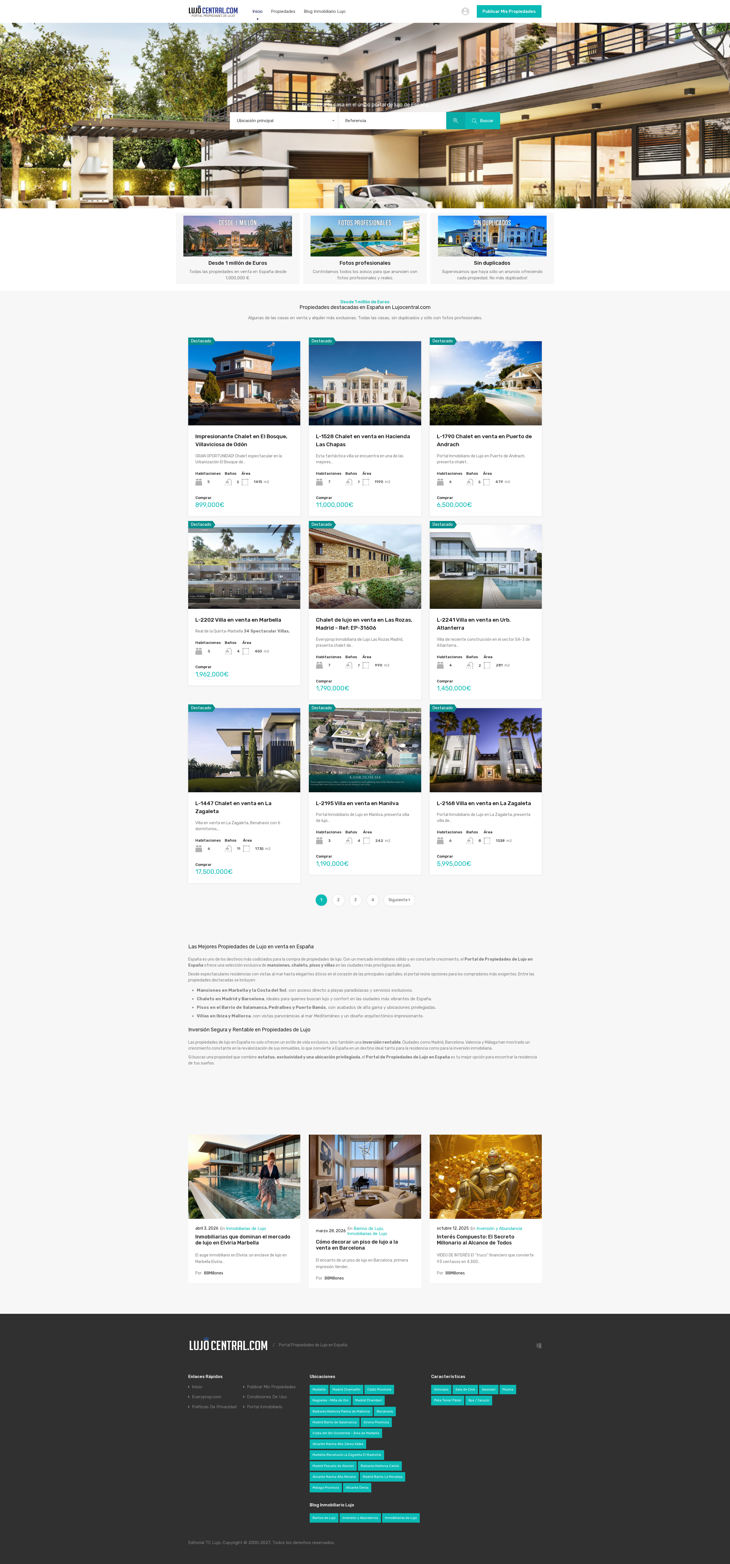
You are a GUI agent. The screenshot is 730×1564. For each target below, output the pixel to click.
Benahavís (385, 1411)
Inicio (257, 11)
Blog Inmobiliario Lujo (325, 11)
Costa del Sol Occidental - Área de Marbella (346, 1433)
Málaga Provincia (326, 1488)
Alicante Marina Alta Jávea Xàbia (338, 1444)
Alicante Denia (357, 1488)
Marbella (319, 1389)
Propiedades (283, 11)
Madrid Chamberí (368, 1400)
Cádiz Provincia (379, 1389)
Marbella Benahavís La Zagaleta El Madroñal (347, 1455)
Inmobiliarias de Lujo (246, 1228)
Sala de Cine (465, 1389)
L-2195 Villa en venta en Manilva (357, 803)
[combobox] (284, 120)
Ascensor (489, 1389)
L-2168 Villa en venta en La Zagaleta (484, 803)
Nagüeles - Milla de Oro (330, 1400)
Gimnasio (441, 1389)
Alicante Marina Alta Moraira (334, 1477)
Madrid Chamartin (346, 1389)
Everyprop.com (206, 1397)
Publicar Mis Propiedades (509, 11)
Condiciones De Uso (267, 1397)
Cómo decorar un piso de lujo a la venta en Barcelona (357, 1245)
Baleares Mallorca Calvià (380, 1466)
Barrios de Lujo (368, 1228)
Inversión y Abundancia (499, 1228)
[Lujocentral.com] (213, 16)
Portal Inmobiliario (264, 1407)
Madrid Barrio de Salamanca (335, 1422)
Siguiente (398, 900)
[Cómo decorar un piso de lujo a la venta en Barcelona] (365, 1216)
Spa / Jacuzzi (478, 1400)
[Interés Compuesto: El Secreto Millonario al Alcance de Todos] (486, 1216)
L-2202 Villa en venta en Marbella (238, 620)
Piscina (507, 1389)
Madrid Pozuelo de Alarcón (333, 1466)
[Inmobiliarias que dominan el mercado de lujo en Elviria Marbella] (244, 1216)
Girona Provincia (376, 1422)
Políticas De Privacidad (214, 1407)
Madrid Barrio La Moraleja (382, 1477)
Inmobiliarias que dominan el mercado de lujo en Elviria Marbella (242, 1240)
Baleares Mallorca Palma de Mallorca (341, 1411)
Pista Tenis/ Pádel (447, 1400)
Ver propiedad (244, 408)
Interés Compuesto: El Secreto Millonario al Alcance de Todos (475, 1240)
